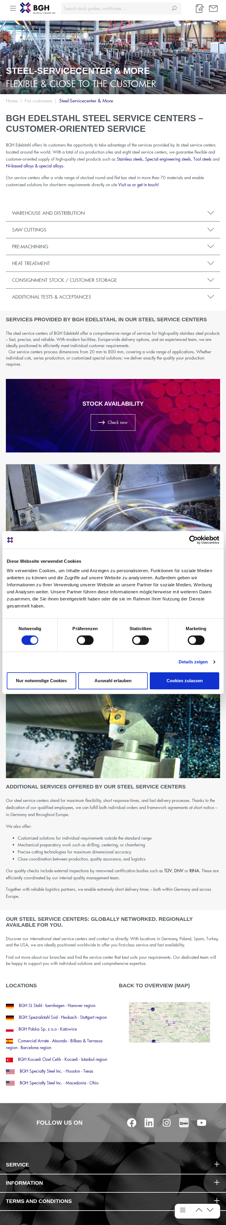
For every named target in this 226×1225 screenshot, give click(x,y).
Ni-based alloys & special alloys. (35, 166)
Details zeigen (193, 661)
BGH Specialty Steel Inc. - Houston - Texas (56, 1071)
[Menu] (13, 6)
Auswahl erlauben (113, 680)
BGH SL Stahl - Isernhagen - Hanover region (57, 1005)
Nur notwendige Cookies (41, 680)
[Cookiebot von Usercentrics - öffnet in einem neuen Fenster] (193, 539)
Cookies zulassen (185, 680)
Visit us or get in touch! (138, 184)
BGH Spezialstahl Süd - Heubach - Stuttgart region (63, 1017)
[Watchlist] (200, 8)
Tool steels (202, 159)
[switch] (85, 640)
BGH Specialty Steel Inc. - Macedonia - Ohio (59, 1083)
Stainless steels (130, 159)
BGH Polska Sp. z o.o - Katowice (48, 1029)
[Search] (174, 8)
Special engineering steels (168, 159)
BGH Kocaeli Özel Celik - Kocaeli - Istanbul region (62, 1059)
